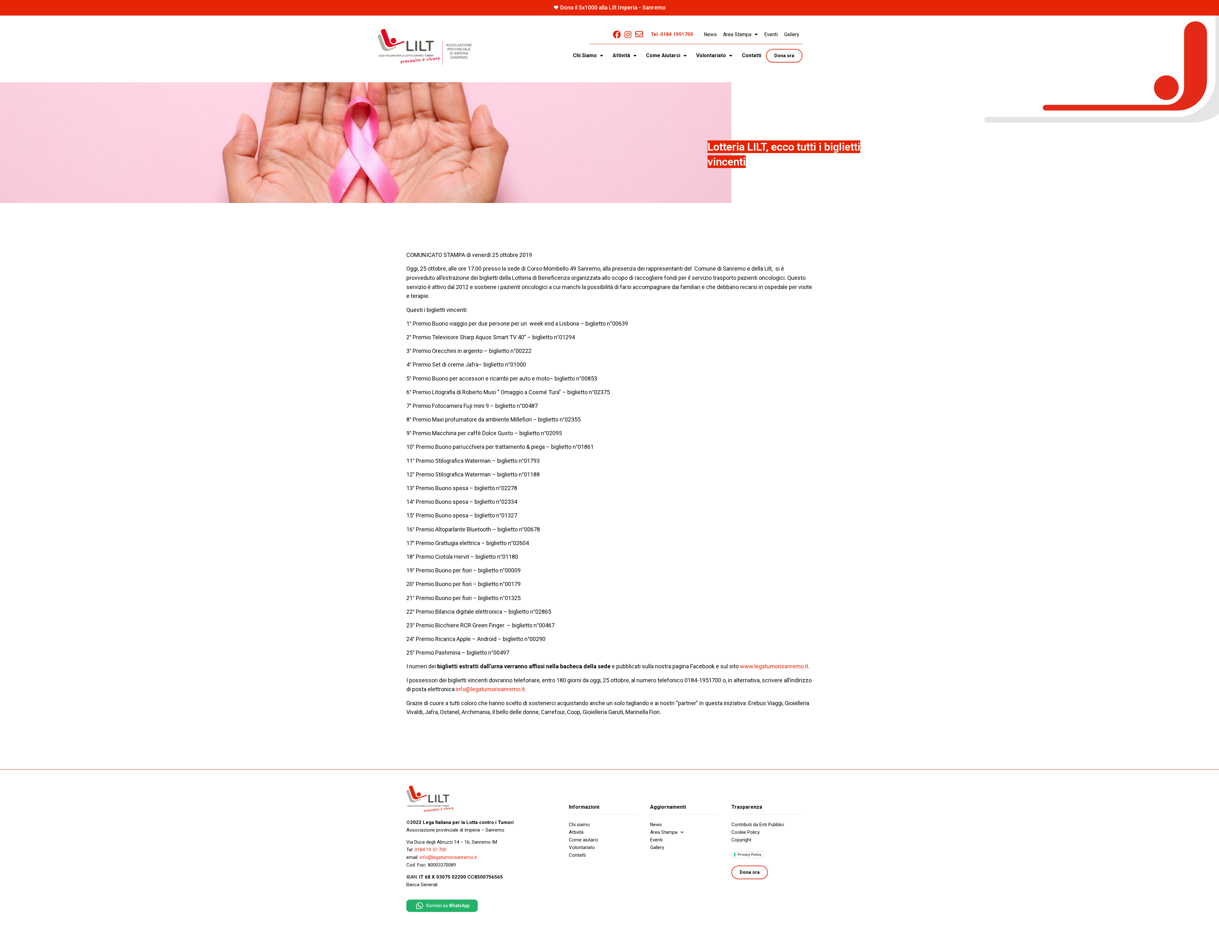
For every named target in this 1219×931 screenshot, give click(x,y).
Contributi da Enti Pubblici (757, 824)
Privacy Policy (749, 854)
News (710, 34)
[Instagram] (628, 34)
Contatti (751, 55)
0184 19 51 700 (430, 850)
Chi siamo (579, 824)
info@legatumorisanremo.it (490, 689)
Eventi (771, 34)
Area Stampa (737, 34)
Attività (576, 832)
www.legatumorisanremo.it (774, 666)
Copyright (741, 840)
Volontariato (582, 847)
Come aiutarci (583, 840)
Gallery (791, 34)
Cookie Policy (745, 832)
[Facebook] (617, 34)
